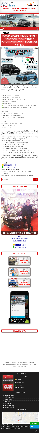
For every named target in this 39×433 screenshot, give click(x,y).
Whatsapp (35, 423)
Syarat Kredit (8, 399)
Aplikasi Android (9, 407)
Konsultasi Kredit (9, 397)
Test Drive (7, 401)
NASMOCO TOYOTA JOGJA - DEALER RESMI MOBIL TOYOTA (19, 9)
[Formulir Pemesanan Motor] (19, 282)
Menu (20, 28)
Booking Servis (9, 403)
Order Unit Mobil (9, 405)
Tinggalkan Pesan (9, 396)
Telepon (34, 427)
